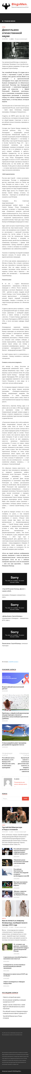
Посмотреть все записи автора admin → (20, 784)
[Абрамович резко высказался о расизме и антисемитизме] (7, 865)
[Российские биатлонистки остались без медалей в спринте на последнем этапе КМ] (7, 875)
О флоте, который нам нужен (11, 997)
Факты (4, 918)
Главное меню (9, 21)
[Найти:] (15, 798)
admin (12, 39)
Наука (3, 27)
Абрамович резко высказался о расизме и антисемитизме (21, 861)
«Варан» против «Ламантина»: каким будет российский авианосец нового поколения (14, 1006)
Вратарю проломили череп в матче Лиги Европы (20, 883)
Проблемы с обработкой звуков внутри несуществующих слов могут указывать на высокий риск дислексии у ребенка (15, 715)
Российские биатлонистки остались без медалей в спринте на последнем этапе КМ (21, 872)
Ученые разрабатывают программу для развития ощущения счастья (14, 744)
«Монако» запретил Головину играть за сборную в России (20, 892)
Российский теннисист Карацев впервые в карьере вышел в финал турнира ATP (21, 851)
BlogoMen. (19, 4)
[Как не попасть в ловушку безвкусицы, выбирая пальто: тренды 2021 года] (15, 917)
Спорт (3, 825)
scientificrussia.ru (13, 661)
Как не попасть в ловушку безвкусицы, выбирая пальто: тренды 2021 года (15, 922)
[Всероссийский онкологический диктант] (15, 685)
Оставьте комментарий (21, 39)
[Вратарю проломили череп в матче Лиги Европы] (7, 887)
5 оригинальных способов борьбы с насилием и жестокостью (15, 958)
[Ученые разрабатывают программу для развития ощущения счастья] (15, 741)
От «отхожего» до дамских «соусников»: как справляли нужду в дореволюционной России (21, 947)
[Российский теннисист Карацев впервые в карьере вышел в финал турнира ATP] (7, 854)
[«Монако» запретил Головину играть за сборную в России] (7, 897)
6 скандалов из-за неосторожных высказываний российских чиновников (14, 966)
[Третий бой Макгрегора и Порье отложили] (15, 823)
